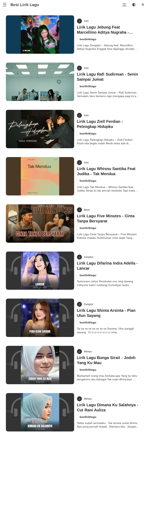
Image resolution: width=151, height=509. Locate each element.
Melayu (88, 351)
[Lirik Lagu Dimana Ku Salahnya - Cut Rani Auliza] (40, 412)
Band (87, 209)
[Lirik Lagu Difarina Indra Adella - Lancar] (40, 271)
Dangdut (88, 257)
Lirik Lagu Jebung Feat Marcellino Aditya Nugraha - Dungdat (103, 32)
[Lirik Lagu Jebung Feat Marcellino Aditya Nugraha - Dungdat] (40, 34)
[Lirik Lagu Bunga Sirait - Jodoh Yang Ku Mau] (40, 365)
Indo (86, 21)
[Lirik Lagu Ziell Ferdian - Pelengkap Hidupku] (40, 129)
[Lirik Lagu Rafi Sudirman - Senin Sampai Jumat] (40, 82)
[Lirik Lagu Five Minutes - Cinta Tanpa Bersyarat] (40, 223)
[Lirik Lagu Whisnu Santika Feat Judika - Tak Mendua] (40, 176)
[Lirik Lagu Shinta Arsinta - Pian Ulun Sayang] (40, 318)
